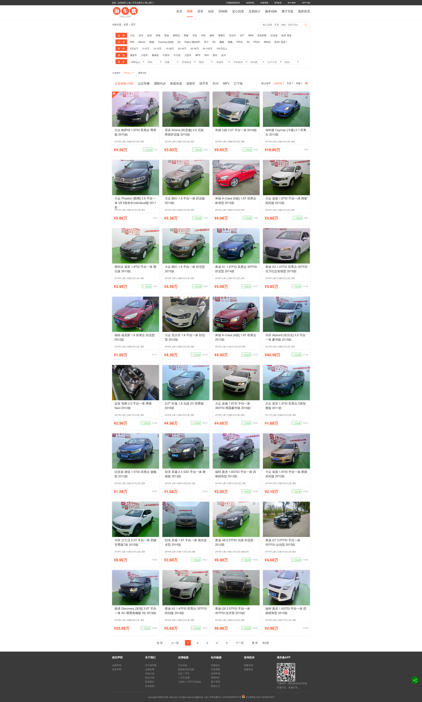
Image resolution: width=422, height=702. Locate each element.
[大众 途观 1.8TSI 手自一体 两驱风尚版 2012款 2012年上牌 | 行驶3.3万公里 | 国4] (286, 177)
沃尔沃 (232, 35)
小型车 (144, 55)
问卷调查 (264, 2)
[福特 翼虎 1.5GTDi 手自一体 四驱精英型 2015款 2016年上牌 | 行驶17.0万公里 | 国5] (286, 587)
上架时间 (277, 83)
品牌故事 (149, 669)
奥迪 (166, 35)
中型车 (166, 55)
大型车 (187, 55)
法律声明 (116, 665)
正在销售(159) (124, 83)
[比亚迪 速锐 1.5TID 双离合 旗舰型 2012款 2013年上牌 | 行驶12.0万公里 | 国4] (135, 450)
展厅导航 (287, 11)
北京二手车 (184, 673)
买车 (190, 11)
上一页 (175, 643)
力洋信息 (182, 665)
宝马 (141, 35)
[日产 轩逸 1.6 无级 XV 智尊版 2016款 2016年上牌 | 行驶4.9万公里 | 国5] (185, 382)
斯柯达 (176, 35)
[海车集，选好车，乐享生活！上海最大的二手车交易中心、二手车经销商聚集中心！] (125, 12)
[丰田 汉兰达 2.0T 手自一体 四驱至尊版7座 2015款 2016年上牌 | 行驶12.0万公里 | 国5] (135, 519)
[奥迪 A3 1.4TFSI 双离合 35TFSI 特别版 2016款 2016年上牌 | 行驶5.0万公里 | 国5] (185, 587)
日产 (242, 35)
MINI (250, 35)
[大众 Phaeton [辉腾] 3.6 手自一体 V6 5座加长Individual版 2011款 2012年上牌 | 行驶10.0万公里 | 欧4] (135, 177)
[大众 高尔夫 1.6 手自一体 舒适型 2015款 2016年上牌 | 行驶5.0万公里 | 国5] (185, 313)
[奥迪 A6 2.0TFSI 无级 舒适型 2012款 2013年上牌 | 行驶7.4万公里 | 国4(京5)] (236, 519)
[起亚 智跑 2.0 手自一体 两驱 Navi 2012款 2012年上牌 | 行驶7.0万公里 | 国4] (135, 382)
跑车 (215, 55)
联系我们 (149, 681)
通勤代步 (160, 83)
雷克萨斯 (262, 35)
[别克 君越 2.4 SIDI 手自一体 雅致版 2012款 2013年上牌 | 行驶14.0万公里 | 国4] (185, 450)
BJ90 (277, 41)
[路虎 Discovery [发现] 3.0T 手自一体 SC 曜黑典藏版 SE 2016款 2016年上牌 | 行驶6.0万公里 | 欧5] (135, 587)
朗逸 (152, 41)
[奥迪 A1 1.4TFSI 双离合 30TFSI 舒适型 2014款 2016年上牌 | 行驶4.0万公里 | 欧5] (236, 245)
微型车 (133, 55)
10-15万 (157, 48)
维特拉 (267, 41)
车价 (289, 83)
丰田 (194, 35)
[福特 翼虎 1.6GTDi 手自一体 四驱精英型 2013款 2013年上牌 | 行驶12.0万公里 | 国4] (236, 450)
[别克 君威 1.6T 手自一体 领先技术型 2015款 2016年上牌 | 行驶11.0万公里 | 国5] (185, 519)
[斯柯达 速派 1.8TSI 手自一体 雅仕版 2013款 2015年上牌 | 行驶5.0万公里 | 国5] (135, 245)
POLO (240, 41)
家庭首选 (176, 83)
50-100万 (207, 48)
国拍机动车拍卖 (186, 669)
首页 (179, 11)
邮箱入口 (215, 686)
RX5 (132, 41)
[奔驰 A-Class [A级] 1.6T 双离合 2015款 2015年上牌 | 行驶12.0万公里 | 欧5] (236, 313)
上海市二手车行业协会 (189, 681)
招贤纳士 (215, 665)
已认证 (149, 149)
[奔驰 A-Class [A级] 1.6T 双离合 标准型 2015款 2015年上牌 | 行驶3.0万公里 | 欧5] (236, 177)
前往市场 (149, 677)
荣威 (186, 35)
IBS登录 (278, 2)
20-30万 (182, 48)
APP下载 (306, 2)
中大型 (177, 55)
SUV (206, 55)
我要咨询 (248, 665)
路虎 (283, 35)
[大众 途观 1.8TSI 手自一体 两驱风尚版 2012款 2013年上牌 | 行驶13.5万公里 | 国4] (286, 450)
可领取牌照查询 (233, 2)
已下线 (238, 83)
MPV (197, 55)
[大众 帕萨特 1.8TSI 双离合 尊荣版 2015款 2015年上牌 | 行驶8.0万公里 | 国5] (135, 108)
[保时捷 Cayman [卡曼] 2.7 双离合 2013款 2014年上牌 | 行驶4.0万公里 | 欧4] (286, 108)
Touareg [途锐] (165, 41)
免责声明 (116, 669)
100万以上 (221, 48)
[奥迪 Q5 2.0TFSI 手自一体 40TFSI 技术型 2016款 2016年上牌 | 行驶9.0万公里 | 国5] (236, 587)
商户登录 (292, 2)
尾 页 (255, 643)
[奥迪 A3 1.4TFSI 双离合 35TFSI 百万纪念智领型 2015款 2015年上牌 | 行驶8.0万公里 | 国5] (286, 245)
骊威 (221, 41)
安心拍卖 (238, 11)
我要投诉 (248, 669)
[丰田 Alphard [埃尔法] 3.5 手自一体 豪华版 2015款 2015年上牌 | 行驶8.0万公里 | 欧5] (286, 313)
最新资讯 (304, 11)
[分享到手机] (415, 680)
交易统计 (254, 11)
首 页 (160, 643)
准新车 (190, 83)
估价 (211, 11)
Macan (142, 41)
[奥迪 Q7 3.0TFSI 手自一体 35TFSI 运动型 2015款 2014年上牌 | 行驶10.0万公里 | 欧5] (286, 519)
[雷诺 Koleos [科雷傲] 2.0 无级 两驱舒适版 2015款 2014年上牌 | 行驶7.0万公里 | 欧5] (185, 108)
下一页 (240, 643)
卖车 (200, 11)
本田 (203, 35)
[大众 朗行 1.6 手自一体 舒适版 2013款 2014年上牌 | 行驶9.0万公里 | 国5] (185, 177)
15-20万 (170, 48)
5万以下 (134, 48)
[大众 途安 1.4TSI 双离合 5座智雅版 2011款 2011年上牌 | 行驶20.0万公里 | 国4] (286, 382)
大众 (132, 35)
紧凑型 (155, 55)
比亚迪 (274, 35)
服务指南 (271, 11)
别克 (149, 35)
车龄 (298, 83)
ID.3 (206, 41)
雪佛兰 (221, 35)
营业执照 (149, 686)
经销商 (223, 11)
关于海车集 (151, 665)
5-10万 (145, 48)
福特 (212, 35)
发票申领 (250, 2)
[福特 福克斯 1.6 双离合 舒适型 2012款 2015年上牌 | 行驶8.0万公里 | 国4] (135, 313)
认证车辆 (144, 83)
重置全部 (142, 72)
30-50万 (194, 48)
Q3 (179, 41)
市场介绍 (149, 673)
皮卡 (223, 55)
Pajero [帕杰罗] (192, 41)
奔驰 (158, 35)
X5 (248, 41)
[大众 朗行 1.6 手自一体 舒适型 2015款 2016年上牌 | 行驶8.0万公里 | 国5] (185, 245)
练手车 (203, 83)
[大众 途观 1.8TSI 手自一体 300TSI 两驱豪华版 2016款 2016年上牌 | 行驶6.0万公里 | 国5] (236, 382)
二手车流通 (184, 677)
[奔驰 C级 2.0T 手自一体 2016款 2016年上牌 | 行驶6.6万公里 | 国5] (236, 108)
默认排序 (266, 83)
